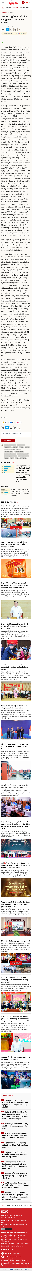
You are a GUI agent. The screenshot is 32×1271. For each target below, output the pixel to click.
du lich (18, 449)
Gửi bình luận (8, 440)
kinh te (27, 447)
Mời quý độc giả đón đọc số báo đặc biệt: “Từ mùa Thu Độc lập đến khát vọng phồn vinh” (15, 544)
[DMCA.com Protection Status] (16, 1229)
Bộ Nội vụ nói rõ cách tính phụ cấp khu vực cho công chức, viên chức (14, 786)
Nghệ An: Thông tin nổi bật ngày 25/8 (15, 941)
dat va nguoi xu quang (11, 456)
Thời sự (15, 7)
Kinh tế (26, 1205)
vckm (11, 458)
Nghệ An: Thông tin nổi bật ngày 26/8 (15, 506)
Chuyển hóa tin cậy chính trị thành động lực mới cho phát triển (15, 707)
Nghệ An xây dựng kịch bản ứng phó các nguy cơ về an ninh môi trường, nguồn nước (15, 979)
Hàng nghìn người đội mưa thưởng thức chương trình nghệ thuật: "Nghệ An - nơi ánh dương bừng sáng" (14, 1165)
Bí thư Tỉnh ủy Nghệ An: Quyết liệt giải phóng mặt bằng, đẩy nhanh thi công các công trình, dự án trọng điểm (16, 1018)
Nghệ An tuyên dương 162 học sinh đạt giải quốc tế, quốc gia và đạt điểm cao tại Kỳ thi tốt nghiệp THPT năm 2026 (15, 825)
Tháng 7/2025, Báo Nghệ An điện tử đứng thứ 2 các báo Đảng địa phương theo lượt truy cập (20, 492)
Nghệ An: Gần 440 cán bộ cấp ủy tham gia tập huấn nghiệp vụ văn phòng (14, 1175)
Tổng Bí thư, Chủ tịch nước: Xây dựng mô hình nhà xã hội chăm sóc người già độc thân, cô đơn (15, 904)
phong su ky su (9, 451)
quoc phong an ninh (23, 453)
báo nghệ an (21, 445)
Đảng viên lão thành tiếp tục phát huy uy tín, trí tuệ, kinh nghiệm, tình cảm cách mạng (15, 626)
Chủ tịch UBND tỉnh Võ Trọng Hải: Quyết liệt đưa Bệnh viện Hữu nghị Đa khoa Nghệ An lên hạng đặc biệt (15, 1103)
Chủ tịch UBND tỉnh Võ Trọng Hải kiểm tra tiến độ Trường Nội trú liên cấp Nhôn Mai (14, 1154)
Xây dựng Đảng (24, 7)
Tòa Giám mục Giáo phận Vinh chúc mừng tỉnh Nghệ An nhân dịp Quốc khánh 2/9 (15, 667)
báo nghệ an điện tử (10, 445)
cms (17, 458)
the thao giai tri (19, 451)
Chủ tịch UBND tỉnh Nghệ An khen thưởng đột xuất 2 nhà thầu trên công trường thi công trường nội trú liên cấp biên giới (15, 1115)
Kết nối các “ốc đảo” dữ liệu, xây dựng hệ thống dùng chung (15, 1058)
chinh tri (15, 447)
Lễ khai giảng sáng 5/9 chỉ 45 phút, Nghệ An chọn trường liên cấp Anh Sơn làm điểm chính (14, 746)
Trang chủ (4, 12)
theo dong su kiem (10, 449)
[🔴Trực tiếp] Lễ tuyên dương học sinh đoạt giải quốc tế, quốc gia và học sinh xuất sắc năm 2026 (15, 865)
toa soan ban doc (23, 456)
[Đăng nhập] (23, 2)
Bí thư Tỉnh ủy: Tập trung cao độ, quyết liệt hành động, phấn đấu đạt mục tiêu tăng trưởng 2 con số (14, 585)
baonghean (8, 447)
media (6, 458)
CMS (13, 1269)
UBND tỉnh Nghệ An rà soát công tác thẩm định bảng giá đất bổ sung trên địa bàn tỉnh (15, 1185)
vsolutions (23, 458)
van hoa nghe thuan (10, 453)
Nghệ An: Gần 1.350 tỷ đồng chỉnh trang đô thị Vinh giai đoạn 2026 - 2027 (15, 1145)
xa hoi (21, 447)
